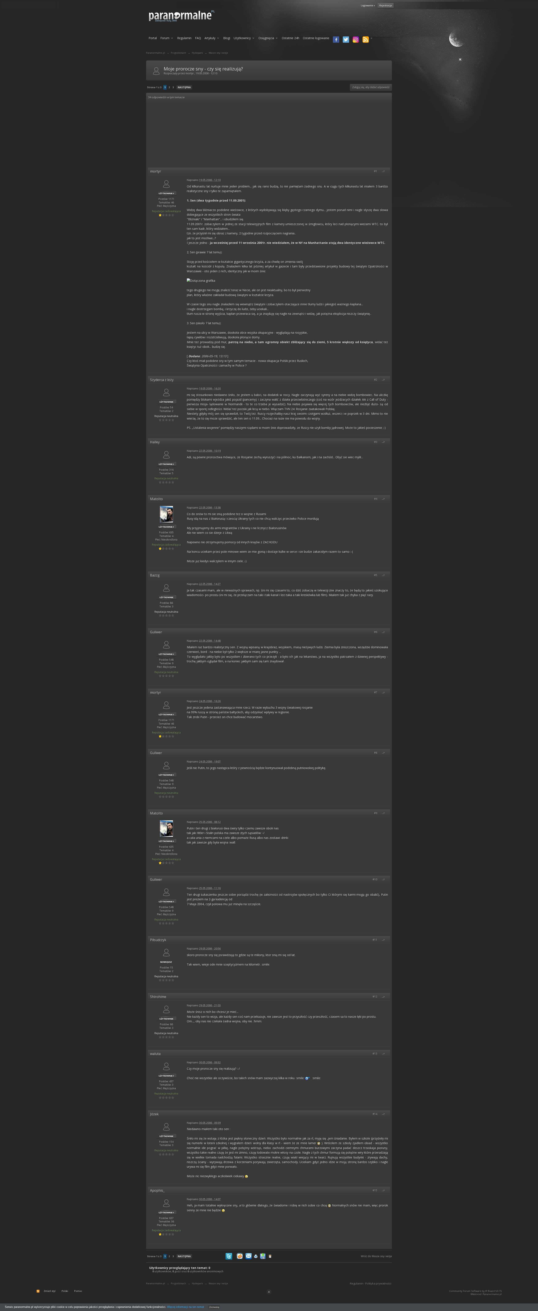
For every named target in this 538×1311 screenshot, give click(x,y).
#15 (375, 1190)
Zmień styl (49, 1290)
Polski (65, 1290)
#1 (376, 171)
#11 (375, 940)
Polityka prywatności (378, 1283)
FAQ (198, 38)
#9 (376, 813)
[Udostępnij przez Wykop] (239, 1256)
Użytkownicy (242, 38)
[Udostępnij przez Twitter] (228, 1256)
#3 (376, 442)
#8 (376, 752)
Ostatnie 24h (290, 38)
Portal (153, 38)
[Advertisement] (269, 135)
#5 (376, 575)
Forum (164, 38)
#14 (375, 1114)
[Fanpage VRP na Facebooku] (335, 40)
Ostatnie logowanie (316, 38)
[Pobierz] (263, 1256)
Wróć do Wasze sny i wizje (376, 1256)
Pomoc (78, 1290)
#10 (375, 879)
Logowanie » (368, 5)
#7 (376, 692)
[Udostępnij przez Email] (248, 1256)
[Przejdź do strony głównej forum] (193, 16)
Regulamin (184, 38)
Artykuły (209, 38)
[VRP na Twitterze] (345, 40)
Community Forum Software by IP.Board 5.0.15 (475, 1290)
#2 (376, 379)
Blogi (226, 38)
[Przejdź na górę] (385, 171)
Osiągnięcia (266, 38)
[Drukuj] (255, 1256)
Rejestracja (385, 5)
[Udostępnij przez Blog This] (270, 1256)
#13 (375, 1053)
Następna (184, 87)
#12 (375, 996)
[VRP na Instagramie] (355, 40)
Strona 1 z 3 (154, 87)
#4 (376, 499)
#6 (376, 632)
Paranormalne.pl (155, 1283)
